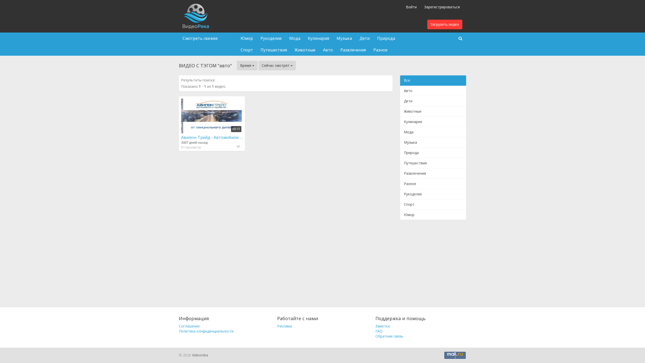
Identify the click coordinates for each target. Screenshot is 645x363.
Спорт (247, 50)
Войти (411, 7)
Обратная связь (389, 336)
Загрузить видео (445, 24)
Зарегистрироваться (442, 7)
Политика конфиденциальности (206, 331)
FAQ (378, 331)
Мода (294, 38)
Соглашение (189, 326)
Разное (380, 50)
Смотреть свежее (200, 38)
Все (407, 80)
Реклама (284, 326)
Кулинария (318, 38)
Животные (305, 50)
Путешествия (274, 50)
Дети (365, 38)
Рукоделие (271, 38)
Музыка (344, 38)
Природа (386, 38)
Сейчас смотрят (276, 65)
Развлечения (353, 50)
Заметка (382, 326)
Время (246, 65)
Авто (328, 50)
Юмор (247, 38)
